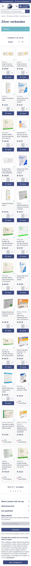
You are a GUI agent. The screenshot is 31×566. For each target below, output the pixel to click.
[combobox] (13, 11)
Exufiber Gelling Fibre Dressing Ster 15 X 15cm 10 (8, 279)
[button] (15, 29)
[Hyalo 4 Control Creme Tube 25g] (23, 53)
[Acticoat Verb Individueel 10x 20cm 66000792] (8, 160)
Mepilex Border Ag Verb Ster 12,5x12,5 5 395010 (23, 207)
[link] (11, 491)
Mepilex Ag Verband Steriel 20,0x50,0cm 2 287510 (6, 466)
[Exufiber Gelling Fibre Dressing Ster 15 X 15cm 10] (8, 267)
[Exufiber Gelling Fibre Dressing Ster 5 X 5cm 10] (23, 453)
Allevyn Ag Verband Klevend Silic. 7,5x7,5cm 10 (22, 317)
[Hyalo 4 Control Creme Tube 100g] (8, 53)
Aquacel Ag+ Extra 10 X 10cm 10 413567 (22, 100)
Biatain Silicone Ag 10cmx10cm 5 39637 (7, 390)
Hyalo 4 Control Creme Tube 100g (7, 65)
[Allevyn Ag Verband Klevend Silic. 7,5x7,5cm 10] (23, 303)
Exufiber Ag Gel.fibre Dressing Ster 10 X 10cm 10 (22, 243)
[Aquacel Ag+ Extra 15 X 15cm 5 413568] (23, 160)
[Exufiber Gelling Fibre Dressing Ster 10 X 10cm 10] (8, 124)
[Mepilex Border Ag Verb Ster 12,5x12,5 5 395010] (23, 195)
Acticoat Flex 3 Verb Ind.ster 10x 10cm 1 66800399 (22, 134)
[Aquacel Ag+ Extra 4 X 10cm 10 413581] (23, 267)
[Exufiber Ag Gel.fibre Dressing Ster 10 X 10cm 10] (23, 231)
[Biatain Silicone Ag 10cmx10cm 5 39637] (8, 378)
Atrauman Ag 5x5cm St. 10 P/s (22, 389)
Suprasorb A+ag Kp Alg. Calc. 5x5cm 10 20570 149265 (8, 426)
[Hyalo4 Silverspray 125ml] (8, 195)
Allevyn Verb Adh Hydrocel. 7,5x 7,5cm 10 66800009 (22, 353)
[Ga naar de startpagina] (10, 6)
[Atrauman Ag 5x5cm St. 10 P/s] (23, 378)
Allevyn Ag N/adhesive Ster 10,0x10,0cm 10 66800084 (22, 429)
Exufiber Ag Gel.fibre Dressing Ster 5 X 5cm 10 (7, 243)
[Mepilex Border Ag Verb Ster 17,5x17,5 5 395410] (8, 303)
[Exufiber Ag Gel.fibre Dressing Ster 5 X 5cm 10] (8, 231)
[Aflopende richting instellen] (22, 42)
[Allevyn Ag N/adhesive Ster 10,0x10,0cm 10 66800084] (23, 414)
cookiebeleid (10, 557)
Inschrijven (15, 530)
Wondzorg (23, 16)
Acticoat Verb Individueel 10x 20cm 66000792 (7, 171)
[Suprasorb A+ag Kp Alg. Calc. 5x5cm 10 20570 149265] (8, 414)
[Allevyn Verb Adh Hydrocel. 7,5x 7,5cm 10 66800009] (23, 341)
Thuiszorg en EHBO (12, 16)
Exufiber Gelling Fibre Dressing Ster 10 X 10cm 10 (8, 136)
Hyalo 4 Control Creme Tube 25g (22, 65)
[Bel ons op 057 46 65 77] (17, 6)
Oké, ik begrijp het (15, 562)
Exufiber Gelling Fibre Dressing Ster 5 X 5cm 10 (22, 465)
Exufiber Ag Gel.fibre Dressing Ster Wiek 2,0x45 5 (8, 353)
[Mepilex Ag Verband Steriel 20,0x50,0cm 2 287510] (8, 453)
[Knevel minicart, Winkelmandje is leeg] (20, 6)
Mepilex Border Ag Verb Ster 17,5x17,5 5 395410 (8, 314)
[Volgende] (20, 491)
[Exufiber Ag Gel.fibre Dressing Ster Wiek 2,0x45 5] (8, 341)
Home (3, 16)
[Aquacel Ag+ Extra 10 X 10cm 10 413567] (23, 88)
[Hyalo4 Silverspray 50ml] (8, 88)
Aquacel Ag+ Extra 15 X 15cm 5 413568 (22, 171)
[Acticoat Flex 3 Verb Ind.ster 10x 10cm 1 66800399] (23, 124)
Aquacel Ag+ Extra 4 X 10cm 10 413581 (22, 278)
